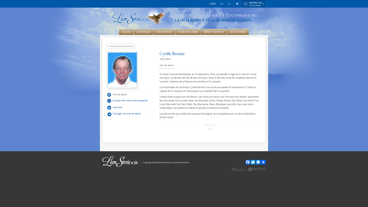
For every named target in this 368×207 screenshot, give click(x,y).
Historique (144, 31)
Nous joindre (238, 31)
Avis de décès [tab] (167, 65)
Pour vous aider (188, 31)
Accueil (126, 31)
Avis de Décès (164, 31)
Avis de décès (120, 94)
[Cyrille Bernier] (122, 69)
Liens (212, 3)
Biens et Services (214, 31)
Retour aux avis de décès (122, 46)
